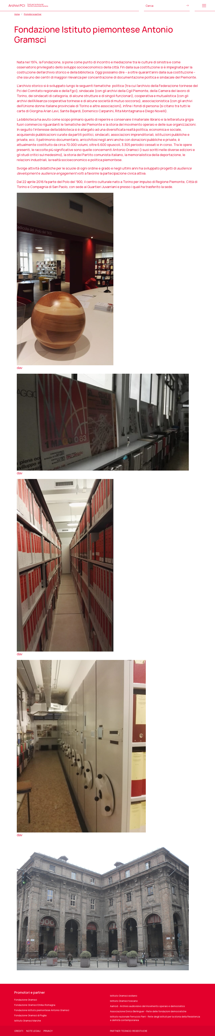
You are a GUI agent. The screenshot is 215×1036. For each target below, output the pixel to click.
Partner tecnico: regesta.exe (128, 1030)
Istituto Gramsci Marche (27, 1020)
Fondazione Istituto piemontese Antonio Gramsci (41, 1010)
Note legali (33, 1030)
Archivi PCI (28, 5)
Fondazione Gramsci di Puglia (30, 1015)
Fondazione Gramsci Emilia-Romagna (34, 1005)
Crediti (18, 1030)
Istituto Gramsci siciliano (123, 995)
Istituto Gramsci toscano (124, 1000)
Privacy (48, 1030)
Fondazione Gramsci (25, 999)
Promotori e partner (32, 14)
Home (17, 14)
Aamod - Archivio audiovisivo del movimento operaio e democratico (147, 1006)
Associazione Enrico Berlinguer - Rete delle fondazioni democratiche (148, 1011)
